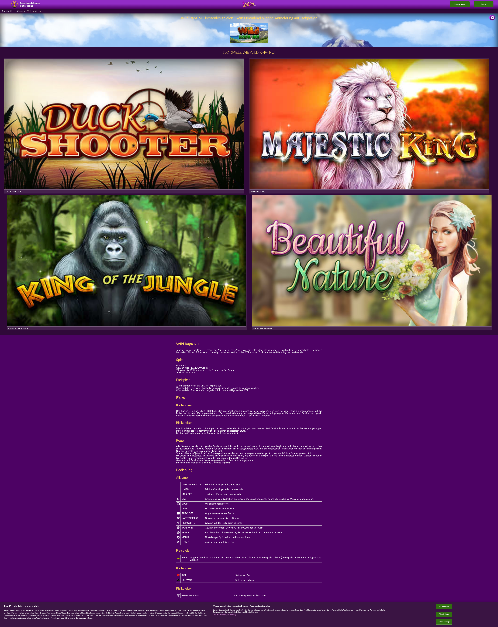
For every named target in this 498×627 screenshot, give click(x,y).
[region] (249, 614)
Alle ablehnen (444, 614)
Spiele (19, 11)
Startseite (7, 11)
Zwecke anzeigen (444, 622)
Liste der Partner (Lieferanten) (224, 615)
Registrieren (459, 4)
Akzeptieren (444, 606)
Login (483, 4)
